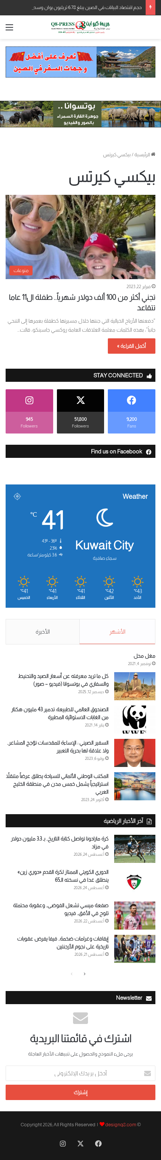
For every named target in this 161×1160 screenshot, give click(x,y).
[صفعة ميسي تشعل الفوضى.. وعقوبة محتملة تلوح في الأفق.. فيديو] (134, 915)
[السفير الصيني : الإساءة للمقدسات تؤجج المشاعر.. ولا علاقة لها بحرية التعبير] (134, 753)
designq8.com (120, 1124)
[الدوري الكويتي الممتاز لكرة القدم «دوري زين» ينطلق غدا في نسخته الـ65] (134, 882)
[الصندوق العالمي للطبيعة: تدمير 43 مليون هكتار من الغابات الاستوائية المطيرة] (134, 720)
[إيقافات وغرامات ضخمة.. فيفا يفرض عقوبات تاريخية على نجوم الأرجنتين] (134, 949)
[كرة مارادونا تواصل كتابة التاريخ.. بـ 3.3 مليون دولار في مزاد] (134, 849)
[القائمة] (9, 30)
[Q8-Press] (80, 27)
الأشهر (117, 631)
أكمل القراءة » (131, 346)
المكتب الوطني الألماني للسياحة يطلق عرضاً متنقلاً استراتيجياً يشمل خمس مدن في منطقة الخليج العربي (57, 784)
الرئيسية (142, 154)
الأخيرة (43, 631)
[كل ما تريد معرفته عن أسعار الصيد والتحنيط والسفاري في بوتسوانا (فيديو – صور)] (134, 686)
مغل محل (144, 656)
